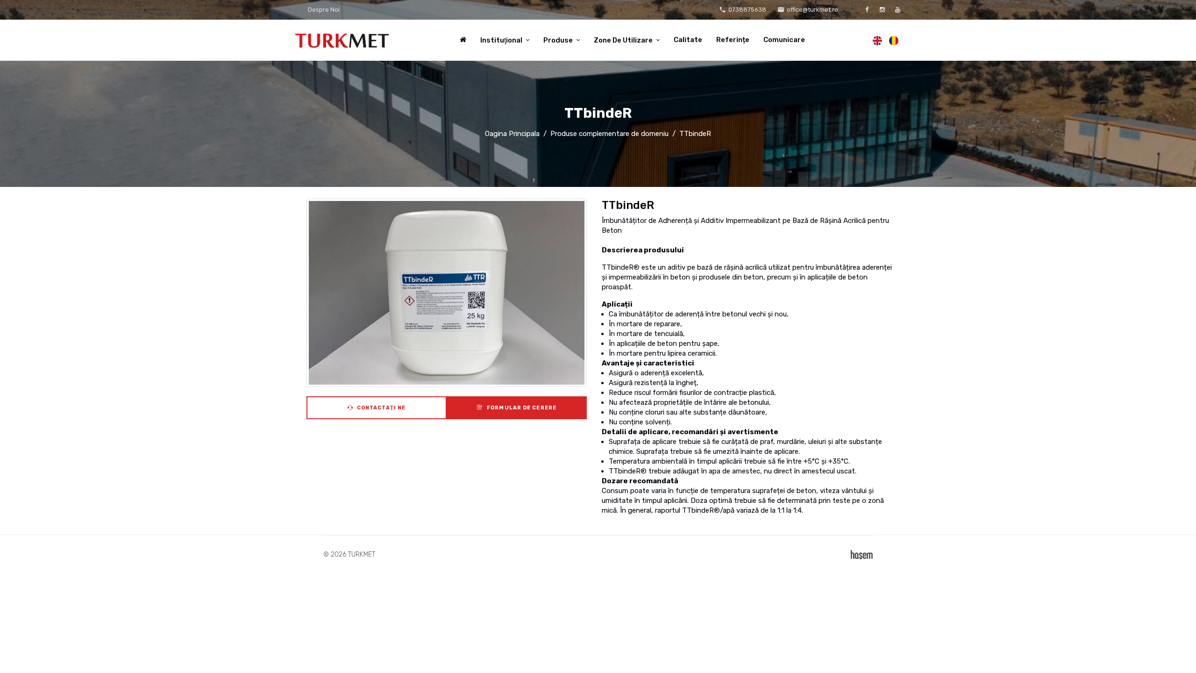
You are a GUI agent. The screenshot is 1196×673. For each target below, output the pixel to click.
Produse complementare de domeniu (609, 133)
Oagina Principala (512, 133)
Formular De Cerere (520, 408)
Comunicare (784, 40)
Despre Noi (324, 9)
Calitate (688, 40)
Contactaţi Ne (381, 408)
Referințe (732, 40)
